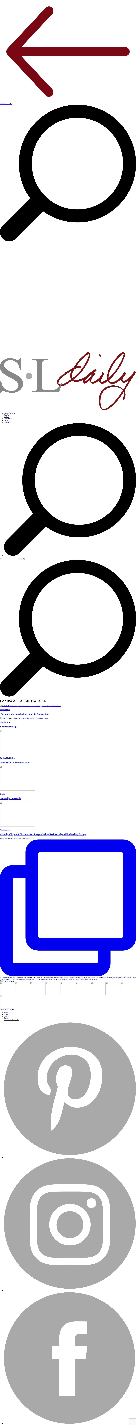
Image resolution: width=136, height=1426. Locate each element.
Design (6, 420)
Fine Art (6, 415)
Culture (6, 417)
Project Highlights (9, 413)
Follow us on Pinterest (7, 1009)
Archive (6, 422)
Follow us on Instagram (7, 981)
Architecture (8, 418)
